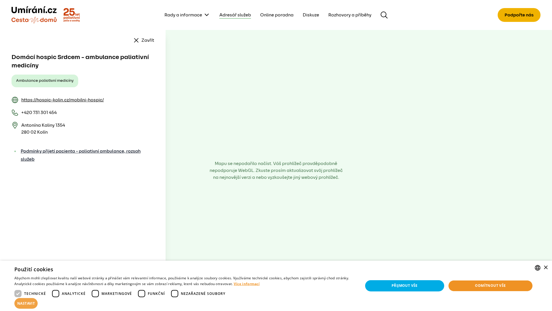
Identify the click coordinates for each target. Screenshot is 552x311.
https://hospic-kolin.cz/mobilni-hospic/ (62, 100)
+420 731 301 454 (39, 112)
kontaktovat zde (51, 298)
